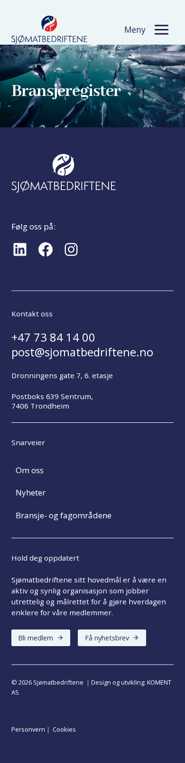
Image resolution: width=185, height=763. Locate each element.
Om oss (30, 470)
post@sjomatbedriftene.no (82, 352)
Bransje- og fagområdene (63, 515)
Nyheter (31, 492)
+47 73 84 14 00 (53, 337)
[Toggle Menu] (161, 30)
